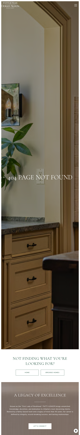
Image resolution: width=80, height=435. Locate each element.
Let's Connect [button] (40, 426)
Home (27, 373)
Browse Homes (52, 373)
